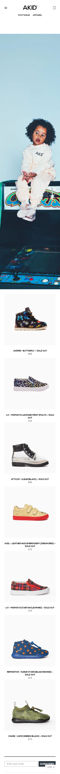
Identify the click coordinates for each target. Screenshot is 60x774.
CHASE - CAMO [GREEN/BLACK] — (30, 736)
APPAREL (37, 15)
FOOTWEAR (24, 15)
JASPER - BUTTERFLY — (30, 351)
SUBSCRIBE (47, 764)
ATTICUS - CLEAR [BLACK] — (30, 479)
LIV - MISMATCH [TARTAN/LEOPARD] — (30, 608)
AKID (30, 7)
